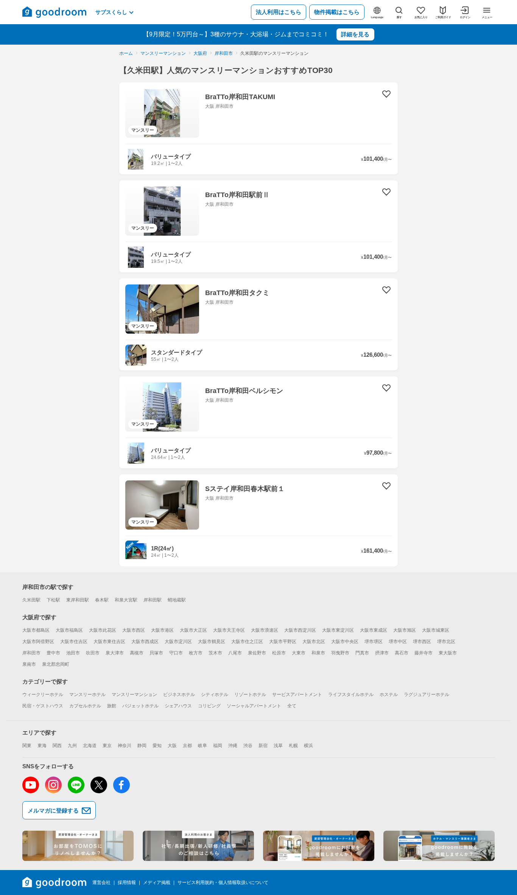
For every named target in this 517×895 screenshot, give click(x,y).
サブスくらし (111, 12)
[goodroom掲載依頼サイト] (318, 846)
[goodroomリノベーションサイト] (78, 846)
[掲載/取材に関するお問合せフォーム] (439, 846)
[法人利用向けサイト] (198, 846)
